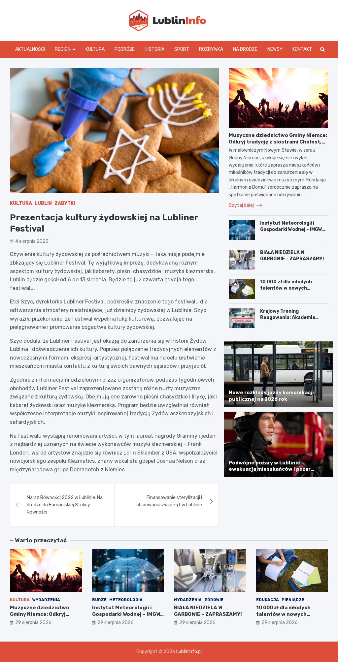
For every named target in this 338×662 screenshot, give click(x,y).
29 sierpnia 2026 (33, 622)
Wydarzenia (46, 599)
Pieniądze (293, 599)
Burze (99, 599)
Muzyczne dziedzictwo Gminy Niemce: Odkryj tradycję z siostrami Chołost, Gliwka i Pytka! (278, 141)
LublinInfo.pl (189, 651)
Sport (181, 49)
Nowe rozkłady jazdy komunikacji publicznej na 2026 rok (271, 396)
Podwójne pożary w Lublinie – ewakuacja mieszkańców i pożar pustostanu (270, 469)
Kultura (95, 49)
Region (63, 49)
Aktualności (30, 49)
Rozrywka (211, 49)
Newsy (275, 49)
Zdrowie (213, 599)
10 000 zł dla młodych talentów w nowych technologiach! (286, 288)
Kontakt (302, 49)
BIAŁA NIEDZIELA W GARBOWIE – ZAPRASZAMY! (292, 255)
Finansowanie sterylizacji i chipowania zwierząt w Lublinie (169, 501)
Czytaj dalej (242, 205)
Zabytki (64, 203)
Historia (154, 49)
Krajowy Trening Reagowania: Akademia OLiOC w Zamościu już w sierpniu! (288, 320)
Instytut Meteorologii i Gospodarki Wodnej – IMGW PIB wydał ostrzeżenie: (291, 229)
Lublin (43, 203)
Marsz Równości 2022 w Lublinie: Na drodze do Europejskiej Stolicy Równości (65, 505)
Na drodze (245, 49)
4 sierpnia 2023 (32, 241)
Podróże (125, 49)
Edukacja (267, 599)
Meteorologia (126, 599)
